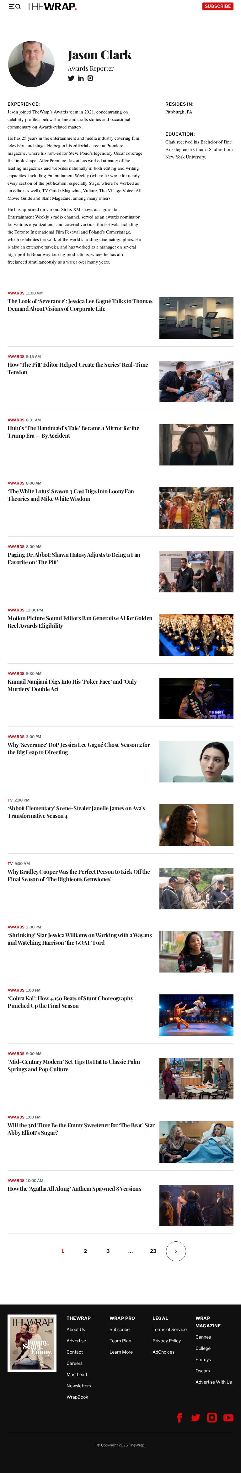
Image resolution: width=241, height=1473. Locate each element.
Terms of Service (170, 1329)
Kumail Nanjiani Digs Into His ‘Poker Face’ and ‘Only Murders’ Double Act (72, 685)
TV (10, 800)
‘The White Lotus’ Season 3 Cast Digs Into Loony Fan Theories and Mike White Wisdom (71, 494)
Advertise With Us (213, 1382)
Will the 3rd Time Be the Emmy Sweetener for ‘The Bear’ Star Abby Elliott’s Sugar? (81, 1128)
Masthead (77, 1374)
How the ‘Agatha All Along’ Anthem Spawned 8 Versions (74, 1188)
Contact (75, 1352)
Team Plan (120, 1340)
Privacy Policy (167, 1340)
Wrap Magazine (208, 1321)
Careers (75, 1363)
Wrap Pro (122, 1318)
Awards (16, 293)
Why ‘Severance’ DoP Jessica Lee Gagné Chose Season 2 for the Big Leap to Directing (79, 748)
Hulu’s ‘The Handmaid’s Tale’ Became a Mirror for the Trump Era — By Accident (73, 431)
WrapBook (77, 1397)
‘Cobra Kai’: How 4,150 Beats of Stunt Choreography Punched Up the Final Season (70, 1001)
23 (153, 1251)
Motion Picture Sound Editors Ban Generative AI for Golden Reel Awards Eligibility (80, 621)
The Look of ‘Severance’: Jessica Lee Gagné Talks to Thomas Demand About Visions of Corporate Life (80, 304)
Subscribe (218, 6)
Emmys (203, 1359)
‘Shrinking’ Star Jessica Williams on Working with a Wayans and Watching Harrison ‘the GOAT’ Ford (80, 938)
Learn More (121, 1352)
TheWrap (79, 1318)
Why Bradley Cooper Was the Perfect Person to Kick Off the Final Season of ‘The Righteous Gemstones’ (79, 875)
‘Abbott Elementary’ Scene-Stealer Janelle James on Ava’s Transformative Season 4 (76, 811)
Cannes (203, 1337)
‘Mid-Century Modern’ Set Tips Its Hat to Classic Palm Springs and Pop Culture (74, 1065)
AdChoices (163, 1352)
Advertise (76, 1340)
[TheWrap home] (51, 6)
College (203, 1348)
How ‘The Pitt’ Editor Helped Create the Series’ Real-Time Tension (78, 368)
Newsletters (79, 1385)
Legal (160, 1318)
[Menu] (14, 6)
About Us (76, 1329)
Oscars (202, 1370)
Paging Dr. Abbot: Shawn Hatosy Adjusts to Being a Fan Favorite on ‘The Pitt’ (74, 558)
